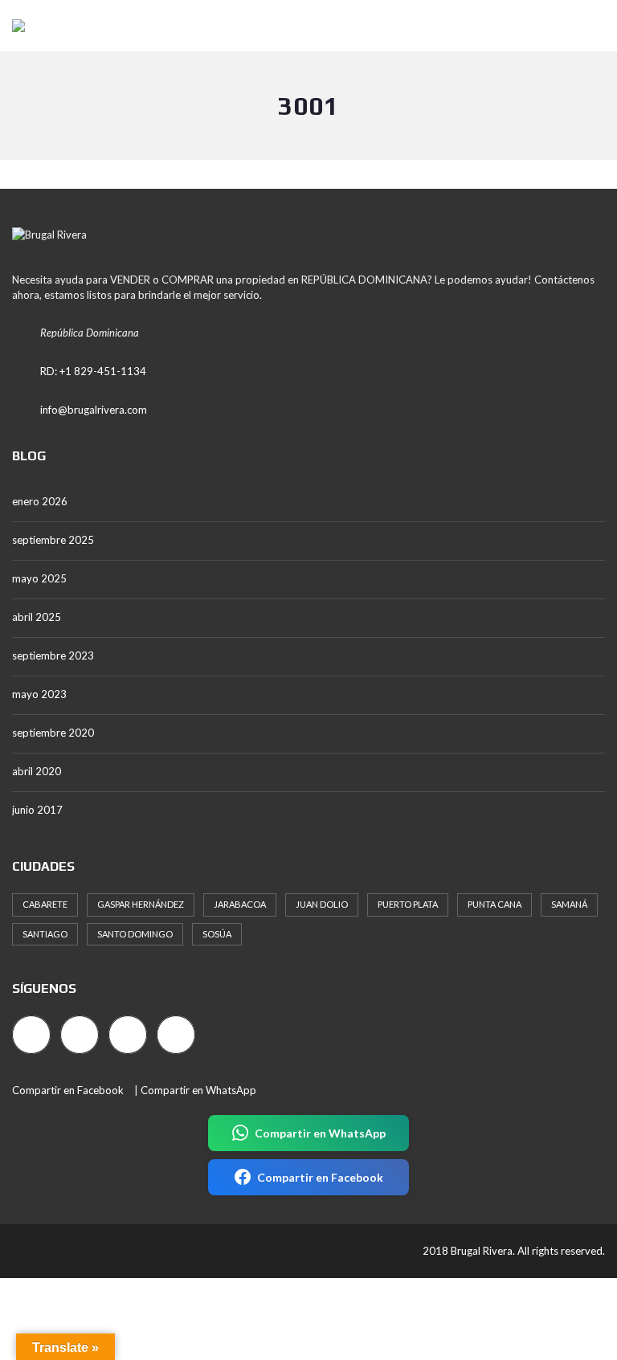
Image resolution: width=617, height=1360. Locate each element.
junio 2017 (37, 809)
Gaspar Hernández (140, 904)
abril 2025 (36, 617)
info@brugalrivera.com (93, 409)
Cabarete (44, 904)
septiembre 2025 (53, 539)
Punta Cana (494, 904)
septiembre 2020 (53, 732)
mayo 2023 (39, 694)
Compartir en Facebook (68, 1090)
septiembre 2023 (53, 655)
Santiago (44, 934)
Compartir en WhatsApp (198, 1090)
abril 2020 (36, 771)
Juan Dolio (322, 904)
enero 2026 (39, 501)
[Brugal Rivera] (12, 26)
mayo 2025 (39, 578)
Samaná (569, 904)
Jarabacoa (240, 904)
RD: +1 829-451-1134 (93, 371)
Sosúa (216, 934)
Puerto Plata (408, 904)
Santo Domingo (135, 934)
